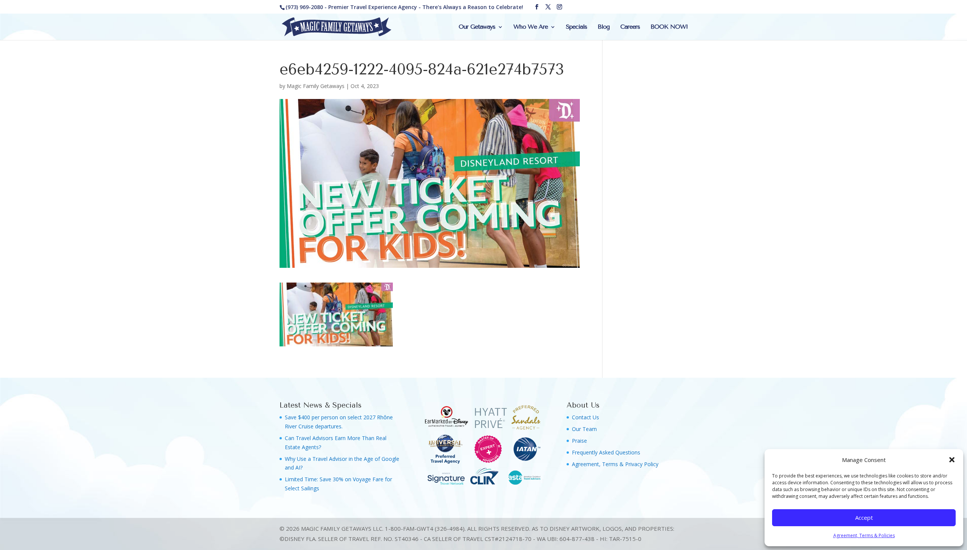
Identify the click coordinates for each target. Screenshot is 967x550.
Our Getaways (477, 27)
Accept (864, 517)
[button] (952, 459)
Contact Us (585, 417)
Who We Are (530, 27)
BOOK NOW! (668, 27)
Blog (604, 27)
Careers (630, 27)
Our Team (584, 429)
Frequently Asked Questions (606, 452)
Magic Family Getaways (315, 86)
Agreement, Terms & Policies (864, 535)
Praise (579, 440)
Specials (576, 27)
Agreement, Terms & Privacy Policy (615, 464)
